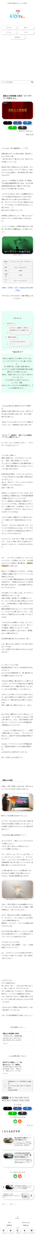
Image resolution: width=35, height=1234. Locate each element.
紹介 (10, 1100)
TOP (9, 1222)
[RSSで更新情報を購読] (20, 1121)
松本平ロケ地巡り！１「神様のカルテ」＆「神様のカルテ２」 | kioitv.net (12, 1064)
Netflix (4, 287)
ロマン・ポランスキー (20, 267)
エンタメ (6, 1097)
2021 (12, 1097)
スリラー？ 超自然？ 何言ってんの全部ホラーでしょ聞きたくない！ (19, 330)
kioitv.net (5, 1043)
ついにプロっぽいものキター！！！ (17, 343)
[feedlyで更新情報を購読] (15, 1121)
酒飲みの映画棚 (25, 1100)
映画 (4, 1100)
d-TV (16, 287)
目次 (15, 318)
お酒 (27, 1097)
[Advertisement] (17, 58)
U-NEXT (10, 287)
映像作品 (25, 1225)
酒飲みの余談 (12, 337)
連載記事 (16, 1100)
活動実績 (9, 1225)
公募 (17, 1228)
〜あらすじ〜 (10, 323)
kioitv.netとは (26, 1222)
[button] (32, 82)
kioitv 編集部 (20, 1097)
